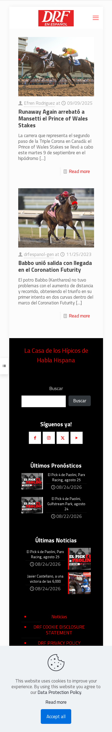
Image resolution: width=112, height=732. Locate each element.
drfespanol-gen (39, 254)
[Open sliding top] (56, 6)
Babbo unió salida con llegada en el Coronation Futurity (55, 266)
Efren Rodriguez (39, 103)
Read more (79, 171)
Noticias (59, 616)
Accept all (56, 716)
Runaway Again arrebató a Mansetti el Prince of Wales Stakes (53, 118)
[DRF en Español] (56, 18)
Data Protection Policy (59, 692)
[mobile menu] (95, 17)
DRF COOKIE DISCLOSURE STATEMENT (59, 629)
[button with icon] (35, 438)
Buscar (56, 388)
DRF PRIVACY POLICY (59, 643)
